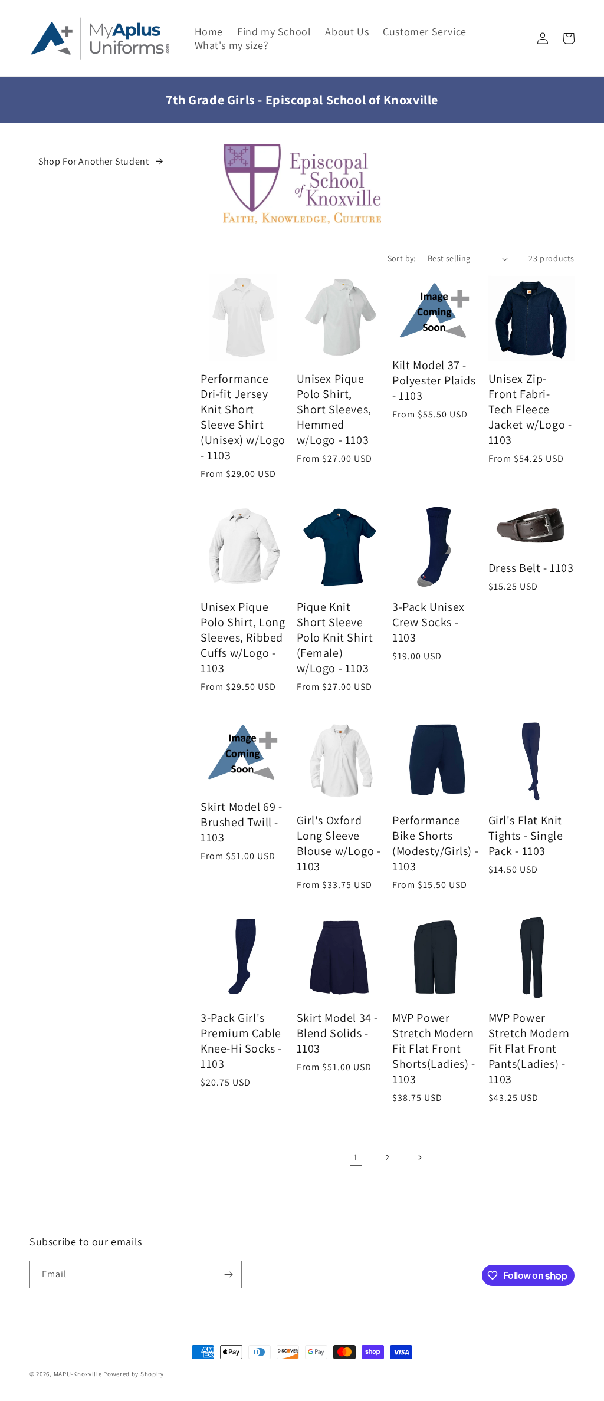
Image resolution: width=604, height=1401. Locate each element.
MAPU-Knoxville (78, 1374)
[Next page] (419, 1157)
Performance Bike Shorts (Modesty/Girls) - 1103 (435, 843)
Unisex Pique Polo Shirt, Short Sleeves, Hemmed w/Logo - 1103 (334, 409)
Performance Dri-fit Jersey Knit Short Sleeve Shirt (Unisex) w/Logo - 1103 (243, 417)
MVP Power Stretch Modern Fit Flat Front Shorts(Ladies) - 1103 (433, 1048)
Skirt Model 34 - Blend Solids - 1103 (338, 1033)
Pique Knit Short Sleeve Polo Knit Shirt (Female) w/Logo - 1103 (335, 637)
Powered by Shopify (133, 1374)
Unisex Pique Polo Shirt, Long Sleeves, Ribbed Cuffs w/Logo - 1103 (243, 637)
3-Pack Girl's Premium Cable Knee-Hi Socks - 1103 (241, 1040)
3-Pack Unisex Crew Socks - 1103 (428, 622)
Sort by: (402, 258)
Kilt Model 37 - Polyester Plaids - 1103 (434, 380)
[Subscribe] (228, 1274)
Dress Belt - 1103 (531, 567)
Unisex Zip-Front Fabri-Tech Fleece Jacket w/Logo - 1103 (530, 409)
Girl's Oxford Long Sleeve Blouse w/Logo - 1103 (339, 843)
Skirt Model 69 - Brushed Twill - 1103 (242, 822)
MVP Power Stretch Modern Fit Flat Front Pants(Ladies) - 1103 (529, 1048)
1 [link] (355, 1157)
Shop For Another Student (93, 161)
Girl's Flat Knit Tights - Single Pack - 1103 (525, 836)
